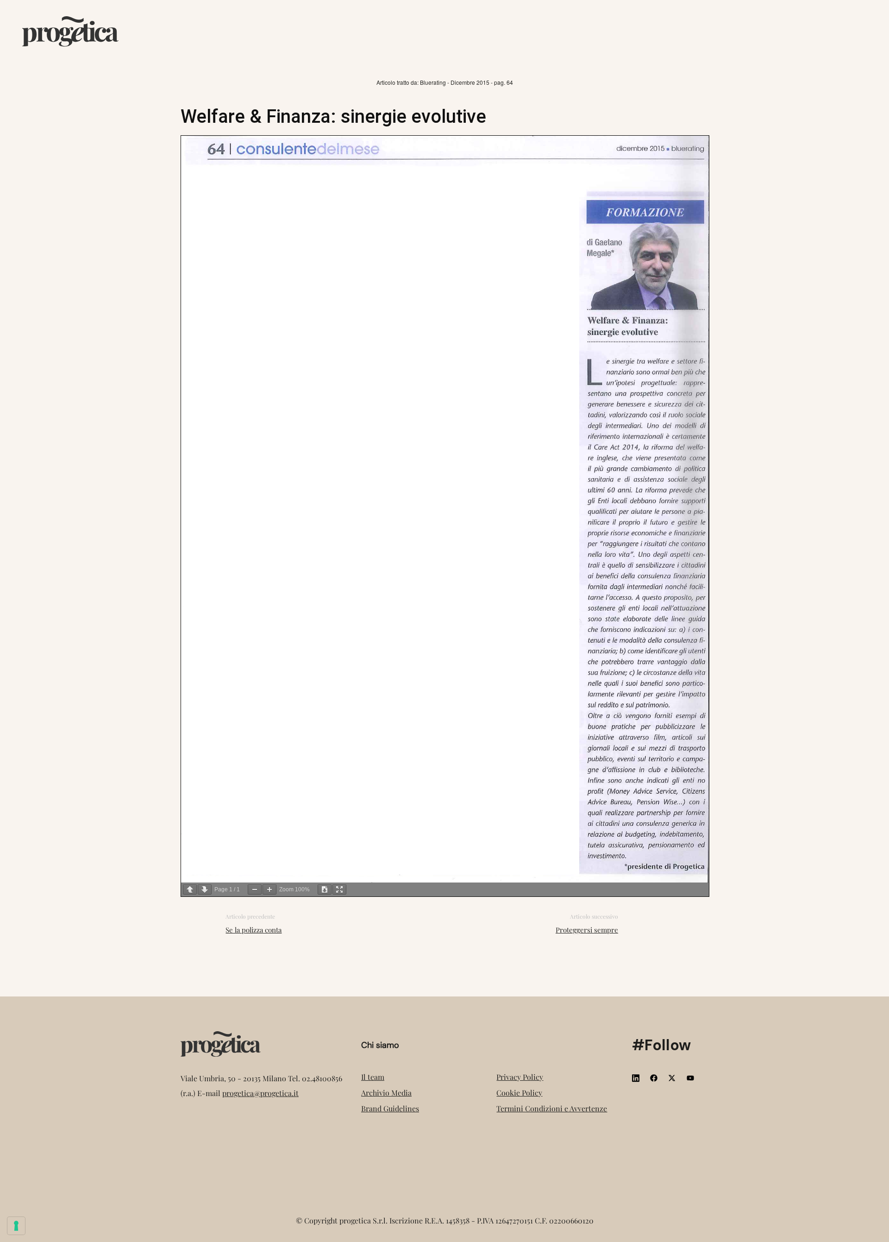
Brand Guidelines (390, 1108)
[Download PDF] (325, 889)
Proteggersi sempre (587, 929)
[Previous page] (190, 889)
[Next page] (205, 889)
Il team (372, 1077)
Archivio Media (386, 1092)
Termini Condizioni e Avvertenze (551, 1108)
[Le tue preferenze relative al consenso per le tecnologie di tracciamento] (16, 1226)
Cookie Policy (519, 1092)
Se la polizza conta (253, 929)
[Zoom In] (269, 889)
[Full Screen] (339, 889)
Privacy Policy (519, 1077)
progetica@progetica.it (260, 1093)
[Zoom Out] (255, 889)
